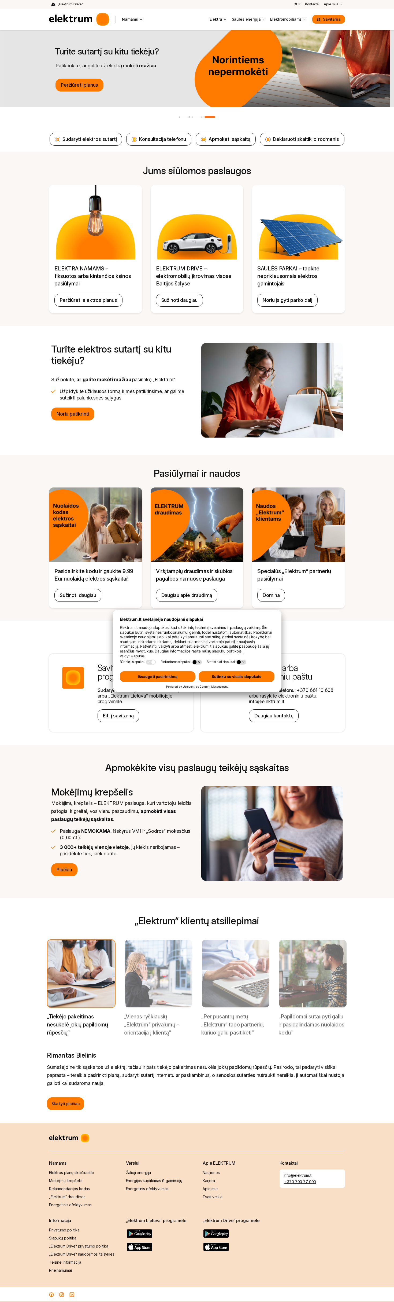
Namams (130, 19)
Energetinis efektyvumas (70, 1204)
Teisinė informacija (65, 1262)
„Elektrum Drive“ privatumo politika (78, 1246)
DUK (297, 4)
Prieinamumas (61, 1270)
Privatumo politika (64, 1230)
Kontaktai (312, 4)
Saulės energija (246, 19)
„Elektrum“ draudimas (67, 1196)
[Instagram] (61, 1294)
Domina (271, 595)
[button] (81, 988)
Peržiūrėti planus (79, 85)
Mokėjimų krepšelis (65, 1180)
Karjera (209, 1180)
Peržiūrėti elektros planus (88, 300)
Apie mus (331, 4)
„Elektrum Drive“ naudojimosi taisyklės (81, 1254)
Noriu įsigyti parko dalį (287, 300)
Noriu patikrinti (73, 414)
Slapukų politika (62, 1238)
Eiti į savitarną (118, 715)
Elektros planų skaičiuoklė (71, 1172)
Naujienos (211, 1172)
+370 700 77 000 (300, 1181)
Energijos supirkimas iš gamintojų (154, 1180)
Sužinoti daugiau (179, 300)
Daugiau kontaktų (273, 715)
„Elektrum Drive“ (70, 4)
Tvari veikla (212, 1196)
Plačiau (64, 869)
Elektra (216, 19)
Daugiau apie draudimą (186, 595)
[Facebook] (51, 1294)
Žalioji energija (138, 1172)
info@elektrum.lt (298, 1175)
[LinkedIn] (71, 1294)
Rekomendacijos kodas (69, 1188)
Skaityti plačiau (65, 1103)
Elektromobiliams (286, 19)
